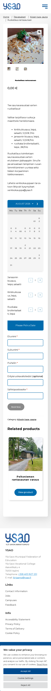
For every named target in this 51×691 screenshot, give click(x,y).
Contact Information (16, 591)
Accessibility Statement (17, 619)
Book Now (16, 406)
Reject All (25, 685)
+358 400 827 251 (27, 574)
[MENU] (45, 6)
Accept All (25, 671)
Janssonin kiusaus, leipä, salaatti (14, 281)
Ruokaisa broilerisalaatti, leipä (14, 310)
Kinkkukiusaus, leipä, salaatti (14, 295)
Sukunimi (13, 350)
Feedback (10, 605)
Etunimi (12, 336)
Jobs (7, 596)
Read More (42, 664)
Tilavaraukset (20, 17)
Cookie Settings (25, 678)
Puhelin (12, 363)
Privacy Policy (12, 624)
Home (6, 17)
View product (25, 492)
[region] (25, 668)
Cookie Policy (12, 633)
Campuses (11, 600)
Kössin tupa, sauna (39, 17)
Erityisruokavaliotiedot (25, 376)
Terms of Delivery (14, 628)
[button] (34, 221)
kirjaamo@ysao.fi (22, 577)
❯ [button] (37, 203)
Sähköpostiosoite (17, 389)
